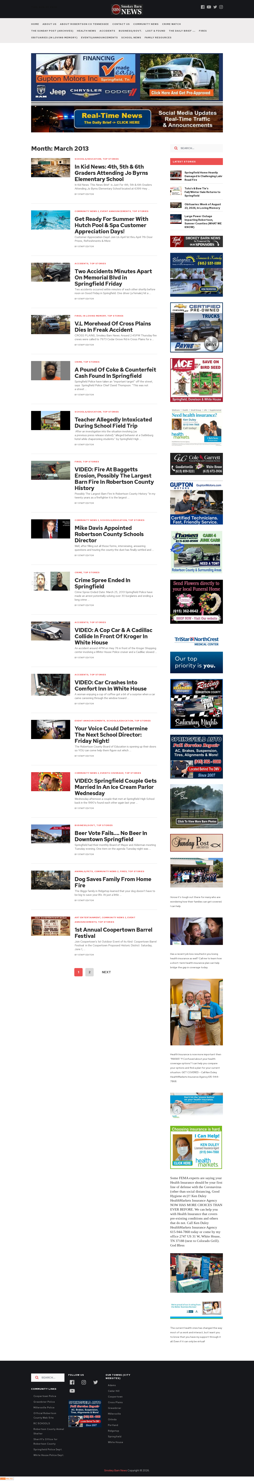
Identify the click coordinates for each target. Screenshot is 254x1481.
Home (35, 24)
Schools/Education (88, 159)
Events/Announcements (99, 37)
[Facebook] (203, 7)
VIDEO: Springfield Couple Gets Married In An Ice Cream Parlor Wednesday (116, 787)
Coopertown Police (45, 1396)
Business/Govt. (130, 30)
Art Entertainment (88, 917)
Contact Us (121, 24)
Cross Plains (115, 1402)
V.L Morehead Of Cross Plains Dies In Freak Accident (113, 327)
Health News (86, 30)
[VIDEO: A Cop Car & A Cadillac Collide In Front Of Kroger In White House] (50, 631)
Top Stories (111, 159)
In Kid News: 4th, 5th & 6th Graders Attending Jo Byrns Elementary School (111, 173)
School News (131, 37)
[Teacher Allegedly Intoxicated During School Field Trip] (50, 420)
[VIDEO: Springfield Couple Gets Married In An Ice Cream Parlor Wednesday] (50, 781)
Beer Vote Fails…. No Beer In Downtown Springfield (111, 836)
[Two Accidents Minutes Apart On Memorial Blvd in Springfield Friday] (50, 272)
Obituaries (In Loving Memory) (54, 37)
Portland (113, 1425)
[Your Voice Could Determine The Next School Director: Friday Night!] (50, 729)
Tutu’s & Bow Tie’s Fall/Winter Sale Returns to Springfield (202, 192)
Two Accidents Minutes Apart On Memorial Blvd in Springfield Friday (113, 277)
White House (115, 1442)
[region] (196, 241)
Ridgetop (113, 1430)
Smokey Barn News (115, 1470)
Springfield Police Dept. (48, 1449)
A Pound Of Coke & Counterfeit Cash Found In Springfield (115, 373)
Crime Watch (171, 24)
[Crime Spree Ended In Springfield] (50, 581)
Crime (78, 362)
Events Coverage (112, 773)
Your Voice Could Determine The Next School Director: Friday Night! (111, 734)
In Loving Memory (94, 315)
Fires (203, 30)
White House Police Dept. (49, 1455)
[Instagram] (221, 7)
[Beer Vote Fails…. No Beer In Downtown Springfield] (50, 834)
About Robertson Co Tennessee (84, 24)
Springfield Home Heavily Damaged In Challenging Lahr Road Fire (203, 176)
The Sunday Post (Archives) (52, 30)
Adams (112, 1385)
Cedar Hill (114, 1391)
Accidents (107, 30)
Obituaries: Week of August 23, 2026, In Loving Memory (203, 206)
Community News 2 (87, 211)
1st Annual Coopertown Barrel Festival (113, 933)
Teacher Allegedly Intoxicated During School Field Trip (113, 422)
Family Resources (158, 37)
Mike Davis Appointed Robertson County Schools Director (109, 534)
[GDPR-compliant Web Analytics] (7, 1479)
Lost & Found (155, 30)
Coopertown (115, 1396)
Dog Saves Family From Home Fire (113, 882)
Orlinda (112, 1419)
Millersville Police (44, 1407)
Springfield (114, 1436)
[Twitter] (215, 7)
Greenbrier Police (44, 1401)
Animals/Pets (84, 871)
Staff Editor (86, 194)
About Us (50, 24)
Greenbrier (114, 1408)
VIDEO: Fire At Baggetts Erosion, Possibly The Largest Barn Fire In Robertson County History (114, 478)
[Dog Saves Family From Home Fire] (50, 880)
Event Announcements (115, 211)
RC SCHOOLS (42, 1423)
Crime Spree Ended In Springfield (102, 583)
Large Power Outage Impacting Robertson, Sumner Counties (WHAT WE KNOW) (203, 222)
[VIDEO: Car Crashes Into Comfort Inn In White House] (50, 685)
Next (106, 972)
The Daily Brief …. (182, 30)
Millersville (114, 1413)
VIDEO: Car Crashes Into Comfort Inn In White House (111, 685)
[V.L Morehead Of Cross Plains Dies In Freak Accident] (50, 324)
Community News (146, 24)
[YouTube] (72, 1390)
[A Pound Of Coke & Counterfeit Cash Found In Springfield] (50, 370)
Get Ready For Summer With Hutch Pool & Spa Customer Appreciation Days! (111, 225)
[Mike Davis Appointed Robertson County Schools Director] (50, 528)
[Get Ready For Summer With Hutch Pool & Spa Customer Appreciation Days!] (50, 220)
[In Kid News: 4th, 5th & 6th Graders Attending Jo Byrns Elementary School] (50, 167)
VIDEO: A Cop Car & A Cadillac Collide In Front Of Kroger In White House (113, 636)
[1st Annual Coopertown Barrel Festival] (50, 926)
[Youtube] (209, 7)
